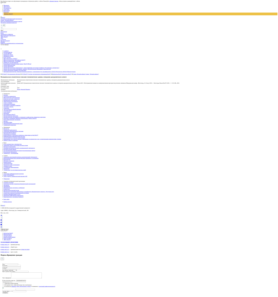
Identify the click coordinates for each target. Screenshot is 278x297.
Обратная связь (4, 229)
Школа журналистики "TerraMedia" (12, 61)
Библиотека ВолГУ (8, 233)
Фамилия (4, 265)
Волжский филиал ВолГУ (9, 132)
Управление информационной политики (13, 173)
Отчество (4, 267)
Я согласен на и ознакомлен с (29, 286)
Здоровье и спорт (7, 166)
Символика (6, 108)
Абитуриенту (6, 6)
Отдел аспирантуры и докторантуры (12, 144)
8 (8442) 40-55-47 (5, 249)
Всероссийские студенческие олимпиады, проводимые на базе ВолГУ (20, 135)
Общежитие (6, 168)
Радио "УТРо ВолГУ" (8, 175)
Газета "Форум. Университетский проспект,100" (15, 176)
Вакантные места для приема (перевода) (13, 196)
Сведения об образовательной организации (11, 18)
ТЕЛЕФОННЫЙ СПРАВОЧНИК (9, 242)
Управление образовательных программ (13, 131)
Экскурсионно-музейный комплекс (12, 109)
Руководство (6, 189)
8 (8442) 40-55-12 (5, 252)
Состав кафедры (7, 53)
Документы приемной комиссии (9, 22)
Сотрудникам (6, 112)
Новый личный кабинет (9, 237)
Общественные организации (10, 101)
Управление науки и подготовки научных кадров (15, 145)
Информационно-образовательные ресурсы (14, 136)
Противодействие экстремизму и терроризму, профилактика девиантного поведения (24, 117)
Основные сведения (8, 182)
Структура (3, 39)
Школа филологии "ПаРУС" (10, 58)
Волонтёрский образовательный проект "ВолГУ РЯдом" (17, 63)
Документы (6, 185)
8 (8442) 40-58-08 (25, 249)
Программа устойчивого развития (11, 105)
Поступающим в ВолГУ (9, 114)
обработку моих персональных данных (21, 286)
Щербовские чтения (8, 56)
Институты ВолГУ (5, 40)
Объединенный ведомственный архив (12, 123)
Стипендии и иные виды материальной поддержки (16, 193)
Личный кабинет (7, 235)
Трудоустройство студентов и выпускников (14, 137)
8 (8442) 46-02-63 (5, 247)
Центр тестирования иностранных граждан (11, 21)
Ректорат (5, 95)
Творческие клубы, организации (11, 164)
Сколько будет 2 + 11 (7, 291)
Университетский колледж (10, 130)
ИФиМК (3, 42)
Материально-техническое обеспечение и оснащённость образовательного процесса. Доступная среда (28, 191)
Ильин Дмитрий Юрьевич (23, 89)
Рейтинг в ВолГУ (8, 14)
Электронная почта (7, 282)
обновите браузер (54, 1)
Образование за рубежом (9, 133)
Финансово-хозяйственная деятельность (13, 195)
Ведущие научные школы (9, 149)
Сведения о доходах (8, 106)
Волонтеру (6, 11)
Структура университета (9, 96)
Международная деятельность (8, 35)
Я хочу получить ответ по (8, 280)
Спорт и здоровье (7, 102)
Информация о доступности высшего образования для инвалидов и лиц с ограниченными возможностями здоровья (32, 139)
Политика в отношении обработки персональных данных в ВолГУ (20, 118)
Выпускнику (6, 10)
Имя (3, 264)
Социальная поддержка (9, 104)
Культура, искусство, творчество (11, 99)
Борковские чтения (8, 54)
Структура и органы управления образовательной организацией (19, 183)
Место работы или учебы (8, 271)
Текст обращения (6, 278)
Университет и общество (7, 34)
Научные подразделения (9, 146)
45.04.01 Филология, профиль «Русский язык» (14, 70)
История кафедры (7, 52)
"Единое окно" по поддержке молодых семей (14, 170)
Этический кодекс (7, 163)
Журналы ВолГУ (7, 234)
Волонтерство (6, 159)
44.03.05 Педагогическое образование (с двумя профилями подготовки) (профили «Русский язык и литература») (31, 67)
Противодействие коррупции (10, 115)
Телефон (4, 268)
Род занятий (5, 270)
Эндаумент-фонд (7, 110)
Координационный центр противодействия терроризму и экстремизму (21, 158)
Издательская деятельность (10, 152)
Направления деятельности (10, 100)
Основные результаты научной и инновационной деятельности (19, 148)
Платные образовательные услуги (11, 194)
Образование (4, 31)
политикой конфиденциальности (47, 286)
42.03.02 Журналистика (9, 65)
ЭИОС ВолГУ (4, 36)
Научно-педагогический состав (11, 190)
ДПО (2, 38)
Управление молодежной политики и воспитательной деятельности (20, 157)
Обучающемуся (7, 8)
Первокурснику (7, 162)
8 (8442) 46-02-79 (5, 244)
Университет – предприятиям (10, 153)
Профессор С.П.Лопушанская (10, 62)
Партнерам (6, 113)
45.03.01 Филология (8, 66)
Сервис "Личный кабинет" (7, 20)
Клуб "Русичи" (7, 57)
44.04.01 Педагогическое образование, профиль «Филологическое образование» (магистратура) (27, 69)
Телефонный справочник (9, 125)
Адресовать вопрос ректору (11, 283)
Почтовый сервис (7, 122)
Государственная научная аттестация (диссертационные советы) (19, 150)
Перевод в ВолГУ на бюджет (10, 140)
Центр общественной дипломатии (11, 119)
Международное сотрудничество (11, 97)
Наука (2, 33)
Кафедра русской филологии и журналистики (12, 43)
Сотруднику (6, 9)
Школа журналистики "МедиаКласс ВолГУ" (14, 60)
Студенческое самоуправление (11, 167)
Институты (6, 128)
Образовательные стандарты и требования (13, 187)
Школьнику (6, 5)
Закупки (5, 121)
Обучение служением (8, 161)
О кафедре (6, 50)
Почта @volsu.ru (7, 238)
